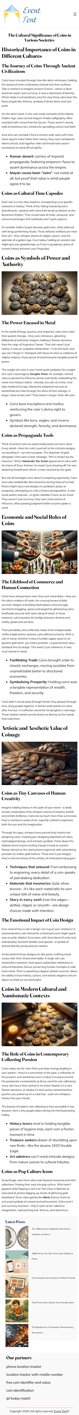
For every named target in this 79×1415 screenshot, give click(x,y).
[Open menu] (75, 14)
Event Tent (60, 1411)
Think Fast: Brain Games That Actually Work (53, 1302)
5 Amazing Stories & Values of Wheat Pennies (53, 1278)
